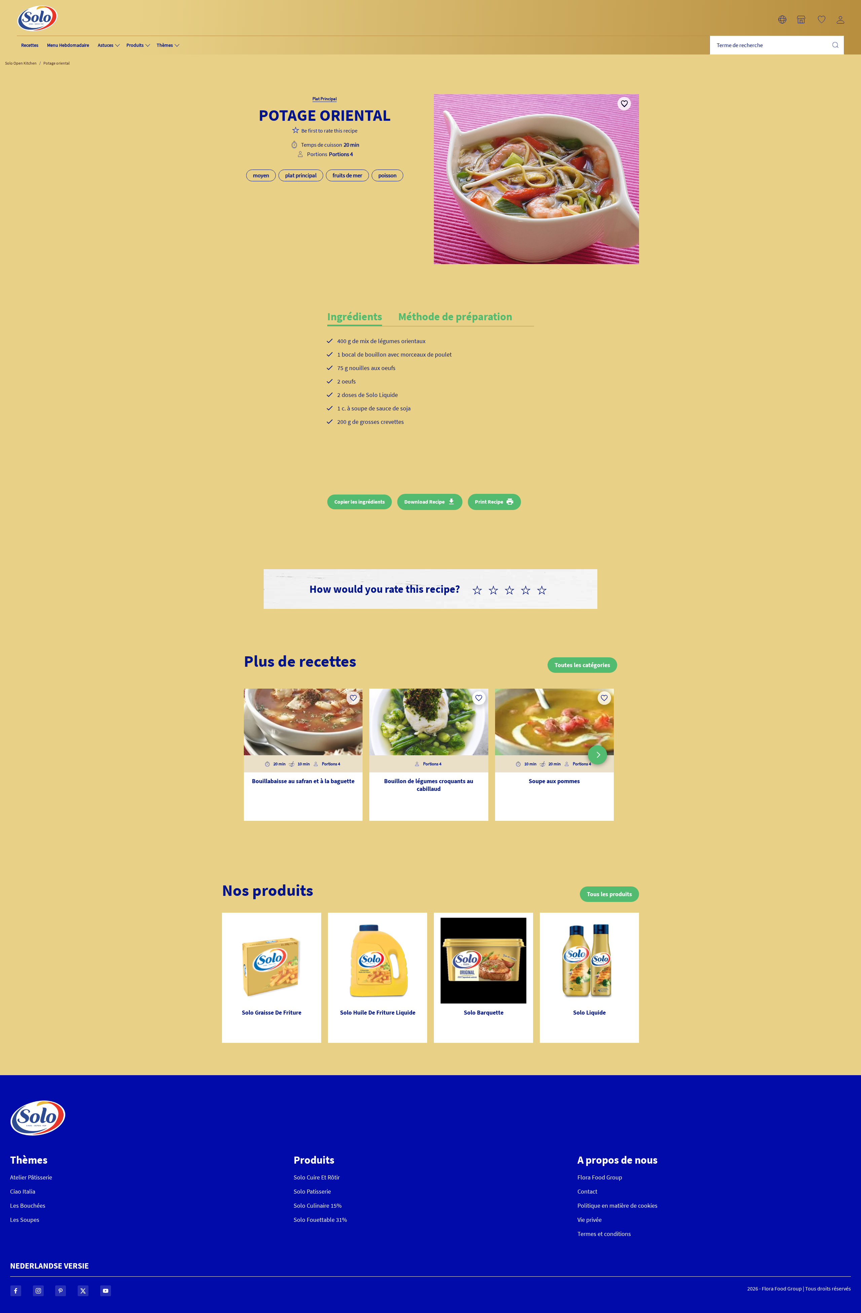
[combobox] (777, 45)
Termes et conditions (604, 1234)
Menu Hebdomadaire (68, 45)
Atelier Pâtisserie (31, 1177)
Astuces (105, 45)
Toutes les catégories (582, 665)
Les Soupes (24, 1220)
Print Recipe (489, 501)
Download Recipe (424, 501)
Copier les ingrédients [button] (359, 501)
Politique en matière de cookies (617, 1205)
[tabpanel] (430, 387)
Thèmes (165, 45)
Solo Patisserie (312, 1191)
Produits (135, 45)
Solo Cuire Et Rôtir (317, 1177)
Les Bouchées (27, 1205)
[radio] (480, 589)
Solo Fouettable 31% (320, 1220)
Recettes (29, 45)
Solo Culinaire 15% (318, 1205)
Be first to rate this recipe (329, 130)
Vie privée (589, 1220)
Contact (587, 1191)
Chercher (835, 45)
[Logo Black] (37, 4)
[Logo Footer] (38, 1104)
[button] (782, 19)
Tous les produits (609, 894)
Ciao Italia (22, 1191)
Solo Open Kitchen (21, 63)
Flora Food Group (599, 1177)
